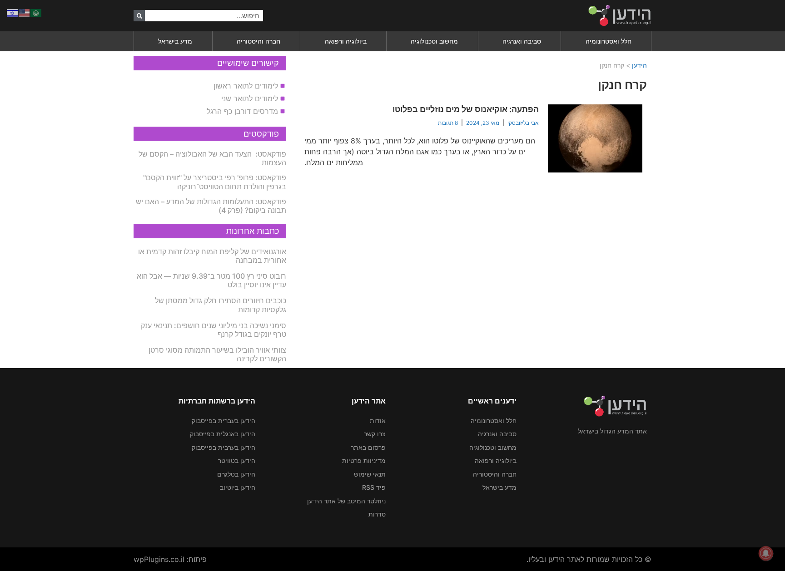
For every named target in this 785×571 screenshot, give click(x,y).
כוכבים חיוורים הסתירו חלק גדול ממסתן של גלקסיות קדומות (220, 305)
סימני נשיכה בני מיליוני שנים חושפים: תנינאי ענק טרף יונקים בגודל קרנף (213, 330)
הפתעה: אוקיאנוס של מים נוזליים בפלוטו (465, 109)
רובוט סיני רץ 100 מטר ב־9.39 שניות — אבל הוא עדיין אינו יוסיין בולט (211, 280)
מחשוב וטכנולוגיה (434, 41)
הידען (639, 65)
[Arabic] (36, 12)
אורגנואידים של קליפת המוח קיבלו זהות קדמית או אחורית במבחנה (212, 256)
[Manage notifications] (766, 553)
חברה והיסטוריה (258, 41)
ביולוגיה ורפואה (346, 41)
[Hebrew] (13, 12)
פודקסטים (261, 133)
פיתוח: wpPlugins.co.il (170, 559)
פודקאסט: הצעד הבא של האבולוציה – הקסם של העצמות (212, 158)
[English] (24, 12)
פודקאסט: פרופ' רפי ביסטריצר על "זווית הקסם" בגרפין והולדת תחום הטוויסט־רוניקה (214, 182)
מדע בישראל (175, 41)
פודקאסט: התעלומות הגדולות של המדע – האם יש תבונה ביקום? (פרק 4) (211, 206)
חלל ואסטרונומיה (608, 41)
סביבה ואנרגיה (521, 41)
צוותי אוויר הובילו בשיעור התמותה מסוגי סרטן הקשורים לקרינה (217, 354)
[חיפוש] (139, 15)
